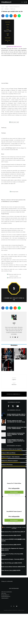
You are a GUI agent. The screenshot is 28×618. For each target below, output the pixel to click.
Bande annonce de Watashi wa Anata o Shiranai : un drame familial (16, 434)
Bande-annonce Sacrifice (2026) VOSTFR (11, 535)
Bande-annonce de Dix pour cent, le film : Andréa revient (17, 428)
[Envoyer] (15, 15)
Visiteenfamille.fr (4, 598)
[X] (13, 606)
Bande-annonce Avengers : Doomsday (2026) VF (12, 559)
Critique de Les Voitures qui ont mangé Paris (12, 449)
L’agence (14, 378)
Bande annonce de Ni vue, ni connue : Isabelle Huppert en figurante (15, 441)
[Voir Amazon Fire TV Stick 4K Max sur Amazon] (14, 475)
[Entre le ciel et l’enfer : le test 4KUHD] (20, 354)
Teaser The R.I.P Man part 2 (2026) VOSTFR (11, 563)
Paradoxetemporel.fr (5, 596)
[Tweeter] (6, 15)
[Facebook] (11, 606)
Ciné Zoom (3, 593)
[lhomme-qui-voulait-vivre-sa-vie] (14, 46)
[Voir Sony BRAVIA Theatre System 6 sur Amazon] (14, 503)
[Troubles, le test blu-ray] (7, 354)
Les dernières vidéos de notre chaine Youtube (15, 528)
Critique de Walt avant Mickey (8, 452)
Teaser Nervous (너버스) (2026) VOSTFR (10, 570)
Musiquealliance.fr (5, 594)
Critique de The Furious (7, 464)
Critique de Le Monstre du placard (9, 460)
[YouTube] (16, 606)
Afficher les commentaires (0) (13, 394)
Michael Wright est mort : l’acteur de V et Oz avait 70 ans (16, 421)
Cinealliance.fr (6, 2)
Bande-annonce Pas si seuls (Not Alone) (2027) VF (13, 531)
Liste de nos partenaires (6, 591)
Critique (6, 9)
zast (2, 9)
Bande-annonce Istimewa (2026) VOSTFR (11, 544)
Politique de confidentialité (7, 581)
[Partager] (2, 15)
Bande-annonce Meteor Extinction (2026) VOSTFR (13, 566)
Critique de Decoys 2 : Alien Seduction (10, 456)
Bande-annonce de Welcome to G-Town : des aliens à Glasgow (16, 415)
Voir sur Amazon (14, 492)
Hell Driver (14, 384)
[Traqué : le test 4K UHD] (7, 365)
